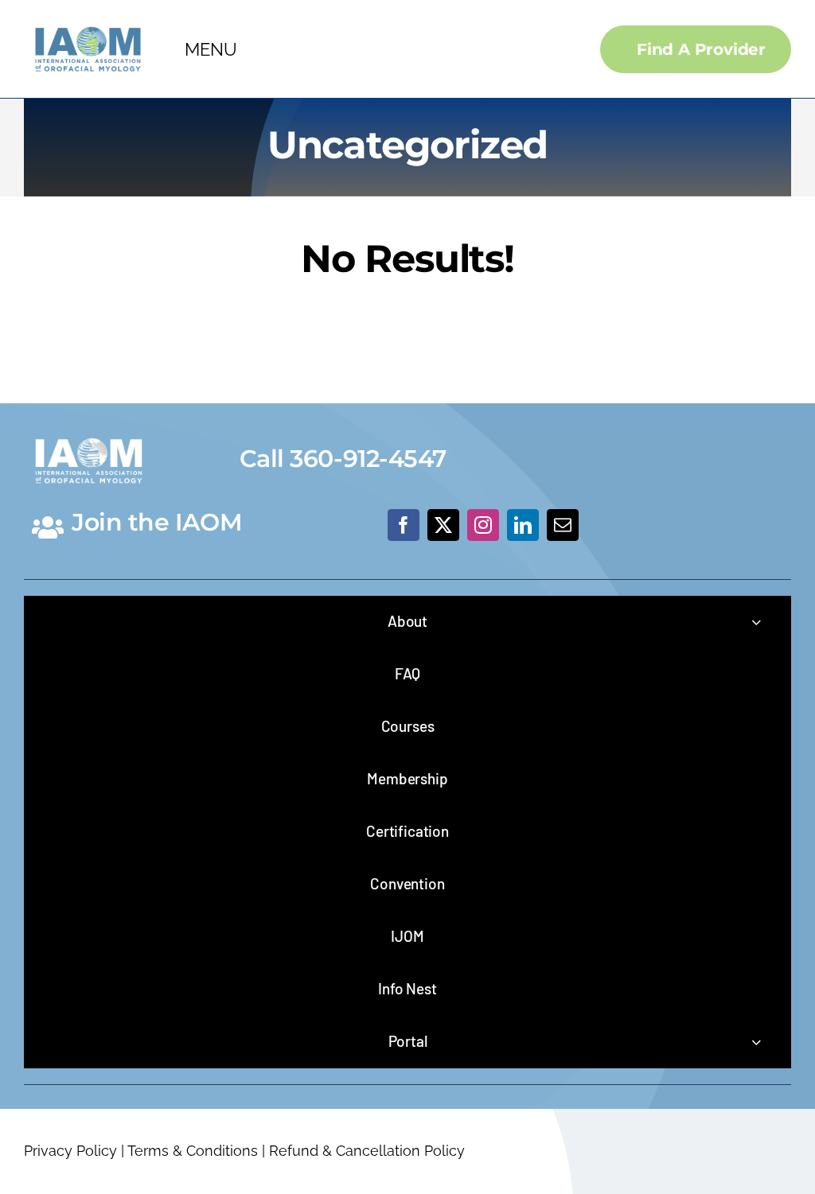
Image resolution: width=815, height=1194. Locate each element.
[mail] (563, 525)
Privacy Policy (70, 1150)
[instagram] (483, 525)
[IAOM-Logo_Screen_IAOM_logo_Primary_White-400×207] (89, 434)
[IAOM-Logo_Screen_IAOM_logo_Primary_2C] (88, 22)
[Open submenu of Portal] (756, 1042)
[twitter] (443, 525)
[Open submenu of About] (756, 622)
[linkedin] (523, 525)
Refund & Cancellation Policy (367, 1150)
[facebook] (403, 525)
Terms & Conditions (192, 1150)
